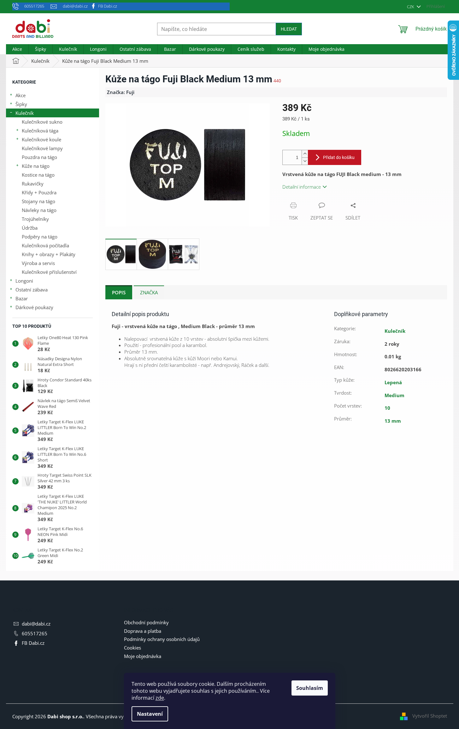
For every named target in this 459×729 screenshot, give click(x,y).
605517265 (34, 633)
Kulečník (24, 113)
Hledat (289, 29)
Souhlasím (309, 688)
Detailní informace (301, 187)
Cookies (132, 647)
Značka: (120, 92)
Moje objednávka (142, 656)
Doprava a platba (142, 631)
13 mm (393, 421)
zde (160, 697)
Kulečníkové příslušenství (49, 272)
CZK (411, 6)
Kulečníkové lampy (42, 148)
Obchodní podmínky (146, 622)
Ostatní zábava (31, 289)
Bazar (21, 298)
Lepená (393, 382)
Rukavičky (33, 183)
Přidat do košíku (339, 157)
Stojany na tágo (38, 201)
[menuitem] (17, 49)
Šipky (21, 104)
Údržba (30, 228)
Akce (20, 95)
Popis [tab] (119, 292)
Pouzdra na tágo (39, 157)
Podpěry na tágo (39, 236)
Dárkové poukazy (34, 307)
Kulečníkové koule (41, 139)
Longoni (24, 281)
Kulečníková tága (40, 130)
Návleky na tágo (39, 210)
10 (387, 408)
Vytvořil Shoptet (429, 716)
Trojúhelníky (35, 219)
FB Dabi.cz (107, 6)
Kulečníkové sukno (42, 122)
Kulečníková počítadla (45, 245)
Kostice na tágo (38, 175)
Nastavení (150, 713)
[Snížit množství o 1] (305, 161)
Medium (394, 395)
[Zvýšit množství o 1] (305, 153)
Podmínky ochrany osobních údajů (162, 639)
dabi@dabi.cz (36, 623)
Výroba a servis (38, 263)
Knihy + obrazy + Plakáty (48, 254)
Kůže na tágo (36, 166)
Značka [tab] (149, 292)
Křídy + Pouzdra (39, 192)
